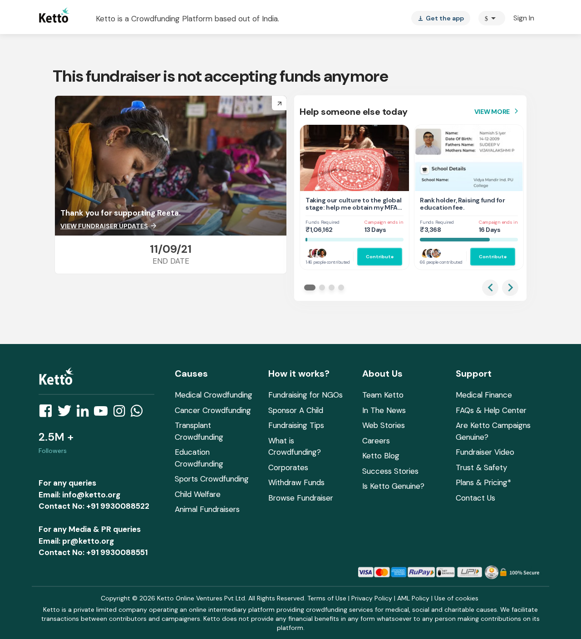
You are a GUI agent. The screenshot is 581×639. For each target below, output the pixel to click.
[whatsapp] (139, 413)
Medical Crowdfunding (213, 395)
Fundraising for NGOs (305, 395)
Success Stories (390, 471)
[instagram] (122, 413)
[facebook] (48, 413)
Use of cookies (456, 598)
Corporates (288, 467)
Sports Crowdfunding (212, 479)
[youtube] (103, 413)
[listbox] (440, 18)
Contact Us (475, 498)
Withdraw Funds (296, 482)
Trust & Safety (481, 467)
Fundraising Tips (296, 425)
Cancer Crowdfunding (213, 410)
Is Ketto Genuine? (393, 486)
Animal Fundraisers (207, 509)
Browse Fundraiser (300, 498)
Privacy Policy (372, 598)
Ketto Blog (380, 456)
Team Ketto (383, 395)
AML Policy (413, 598)
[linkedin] (85, 413)
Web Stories (383, 425)
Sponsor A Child (295, 410)
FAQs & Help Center (491, 410)
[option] (491, 18)
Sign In (523, 18)
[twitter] (67, 413)
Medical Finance (484, 395)
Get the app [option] (441, 18)
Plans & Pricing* (483, 482)
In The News (384, 410)
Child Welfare (198, 494)
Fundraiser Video (485, 452)
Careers (376, 441)
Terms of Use (326, 598)
